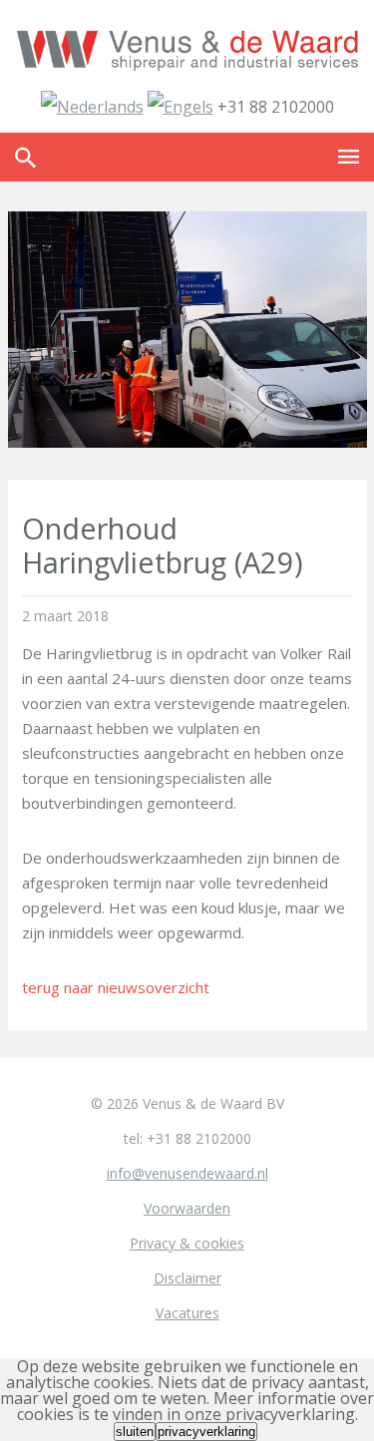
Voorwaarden (187, 1208)
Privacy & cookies (187, 1243)
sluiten (135, 1431)
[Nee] (259, 1436)
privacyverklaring (206, 1431)
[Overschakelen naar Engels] (180, 107)
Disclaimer (187, 1277)
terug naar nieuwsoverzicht (115, 987)
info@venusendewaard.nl (187, 1173)
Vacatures (187, 1312)
